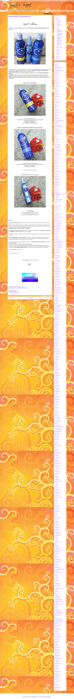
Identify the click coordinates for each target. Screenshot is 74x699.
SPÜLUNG (56, 570)
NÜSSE (56, 442)
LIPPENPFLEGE (57, 385)
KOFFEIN (56, 345)
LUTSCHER (56, 388)
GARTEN (56, 231)
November (58, 21)
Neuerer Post (11, 297)
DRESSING (56, 166)
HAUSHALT (56, 281)
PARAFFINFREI (57, 463)
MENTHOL (56, 407)
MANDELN (56, 393)
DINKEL (56, 163)
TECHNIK (56, 591)
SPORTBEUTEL (57, 567)
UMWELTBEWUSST (58, 618)
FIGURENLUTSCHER (58, 199)
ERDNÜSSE (57, 184)
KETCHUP (56, 332)
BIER (55, 104)
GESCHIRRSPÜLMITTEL (59, 242)
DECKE (56, 155)
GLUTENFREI (57, 257)
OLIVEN (56, 449)
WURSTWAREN (57, 671)
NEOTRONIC (57, 433)
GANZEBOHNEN (57, 228)
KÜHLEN (56, 362)
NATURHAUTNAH (57, 428)
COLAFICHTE (57, 144)
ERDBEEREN (57, 182)
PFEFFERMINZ (57, 466)
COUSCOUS (57, 149)
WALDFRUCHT (57, 636)
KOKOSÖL (56, 348)
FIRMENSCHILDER (58, 201)
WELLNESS (56, 657)
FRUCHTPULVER (57, 223)
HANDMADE (57, 273)
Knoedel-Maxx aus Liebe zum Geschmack (59, 38)
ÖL (55, 447)
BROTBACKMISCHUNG (58, 126)
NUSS (56, 441)
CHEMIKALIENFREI (58, 133)
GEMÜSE (56, 236)
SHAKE (56, 545)
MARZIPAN (56, 401)
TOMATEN (56, 602)
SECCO (56, 537)
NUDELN (56, 439)
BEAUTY (56, 99)
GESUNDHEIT (57, 250)
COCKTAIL (56, 141)
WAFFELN (56, 633)
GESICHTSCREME (58, 244)
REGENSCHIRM (57, 492)
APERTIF (56, 75)
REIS (55, 498)
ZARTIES (56, 679)
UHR (55, 617)
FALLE (56, 189)
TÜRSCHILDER (57, 615)
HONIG (56, 297)
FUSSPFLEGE (57, 226)
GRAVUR (56, 263)
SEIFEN (56, 540)
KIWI (55, 335)
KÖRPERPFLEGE (57, 353)
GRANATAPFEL (57, 260)
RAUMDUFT (57, 490)
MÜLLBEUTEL (57, 417)
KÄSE (56, 321)
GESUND (56, 249)
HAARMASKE (57, 266)
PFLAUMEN (57, 471)
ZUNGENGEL (57, 689)
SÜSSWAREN (57, 585)
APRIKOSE (56, 78)
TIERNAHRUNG (57, 596)
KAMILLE (56, 316)
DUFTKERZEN (57, 171)
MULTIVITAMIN (57, 420)
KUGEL (56, 361)
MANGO (56, 394)
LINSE (56, 383)
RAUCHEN (56, 489)
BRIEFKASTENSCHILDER (59, 120)
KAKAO (56, 313)
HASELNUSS (57, 279)
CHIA (55, 134)
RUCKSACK (57, 511)
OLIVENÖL (56, 450)
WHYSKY (56, 665)
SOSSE (56, 564)
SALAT (56, 516)
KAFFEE (56, 308)
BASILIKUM (56, 94)
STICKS (56, 575)
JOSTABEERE (57, 306)
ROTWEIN (56, 508)
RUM (55, 513)
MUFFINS (56, 415)
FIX (55, 204)
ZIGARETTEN (57, 681)
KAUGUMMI (57, 324)
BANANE (56, 91)
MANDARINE (57, 391)
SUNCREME (57, 580)
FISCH (56, 202)
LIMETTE (56, 380)
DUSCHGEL (57, 173)
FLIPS (56, 210)
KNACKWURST (57, 338)
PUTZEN (56, 482)
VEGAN (56, 626)
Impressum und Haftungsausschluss (24, 10)
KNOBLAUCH (57, 340)
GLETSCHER (57, 255)
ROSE (56, 503)
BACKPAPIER (57, 86)
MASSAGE (56, 402)
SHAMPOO (56, 546)
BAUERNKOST (57, 96)
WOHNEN (56, 668)
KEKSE (56, 327)
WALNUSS (56, 639)
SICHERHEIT (57, 551)
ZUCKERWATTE (57, 687)
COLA (56, 142)
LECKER (56, 377)
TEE (55, 593)
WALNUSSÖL (57, 641)
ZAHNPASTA (57, 676)
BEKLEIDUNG (57, 102)
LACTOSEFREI (57, 369)
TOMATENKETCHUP (58, 604)
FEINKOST (56, 192)
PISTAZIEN (56, 476)
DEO (55, 160)
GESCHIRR (56, 239)
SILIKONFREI (57, 553)
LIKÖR (56, 378)
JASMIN (56, 303)
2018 (57, 19)
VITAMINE (56, 631)
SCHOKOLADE (57, 532)
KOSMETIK (56, 354)
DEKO (56, 157)
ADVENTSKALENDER (58, 67)
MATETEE (56, 404)
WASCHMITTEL (57, 647)
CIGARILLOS (57, 139)
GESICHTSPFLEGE (58, 247)
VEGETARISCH (57, 628)
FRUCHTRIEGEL (57, 225)
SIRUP (56, 554)
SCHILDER (56, 529)
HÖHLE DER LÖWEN (58, 292)
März (57, 51)
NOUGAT (56, 436)
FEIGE (56, 190)
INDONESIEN (57, 300)
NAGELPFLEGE (57, 425)
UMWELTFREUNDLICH (58, 620)
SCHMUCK (56, 530)
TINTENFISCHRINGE (58, 601)
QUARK (56, 484)
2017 (57, 56)
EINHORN (56, 176)
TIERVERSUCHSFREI (58, 599)
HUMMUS (56, 298)
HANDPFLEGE (57, 274)
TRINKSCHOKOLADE (58, 612)
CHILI (56, 136)
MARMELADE (57, 399)
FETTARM (56, 196)
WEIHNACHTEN (57, 650)
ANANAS (56, 72)
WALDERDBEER (57, 634)
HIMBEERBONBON (58, 289)
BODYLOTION (57, 112)
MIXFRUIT (56, 412)
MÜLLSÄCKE (57, 418)
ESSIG (56, 187)
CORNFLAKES (57, 147)
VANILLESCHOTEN (58, 625)
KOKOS (56, 346)
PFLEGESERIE (57, 473)
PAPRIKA (56, 460)
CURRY (56, 152)
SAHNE (56, 514)
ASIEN (56, 80)
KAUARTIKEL (57, 322)
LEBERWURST (57, 375)
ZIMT (55, 682)
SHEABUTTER (57, 548)
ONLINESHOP (57, 452)
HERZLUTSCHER (57, 287)
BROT (56, 123)
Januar (58, 54)
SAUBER (56, 522)
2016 (57, 57)
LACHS (56, 367)
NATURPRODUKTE (58, 431)
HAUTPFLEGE (57, 284)
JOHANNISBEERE (58, 305)
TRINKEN (56, 609)
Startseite (30, 297)
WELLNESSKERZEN (58, 658)
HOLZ (56, 295)
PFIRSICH (56, 468)
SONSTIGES (57, 562)
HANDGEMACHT (57, 271)
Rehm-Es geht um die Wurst (59, 41)
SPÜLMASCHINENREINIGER (59, 569)
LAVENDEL (56, 372)
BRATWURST (57, 118)
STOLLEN (56, 577)
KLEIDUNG (56, 337)
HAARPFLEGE (57, 268)
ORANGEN (56, 455)
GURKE (56, 265)
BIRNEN (56, 109)
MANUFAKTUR (57, 396)
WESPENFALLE (57, 663)
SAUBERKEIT (57, 524)
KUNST (56, 364)
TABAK (56, 586)
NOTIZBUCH (57, 434)
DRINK (56, 168)
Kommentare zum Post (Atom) (32, 300)
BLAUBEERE (57, 110)
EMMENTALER (57, 179)
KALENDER (56, 314)
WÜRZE (56, 673)
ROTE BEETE (57, 506)
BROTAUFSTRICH (58, 125)
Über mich (35, 10)
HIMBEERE (56, 290)
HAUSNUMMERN (57, 282)
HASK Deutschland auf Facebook (13, 253)
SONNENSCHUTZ (58, 561)
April (57, 50)
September (58, 24)
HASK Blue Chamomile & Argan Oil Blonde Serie (59, 31)
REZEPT (56, 500)
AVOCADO (56, 83)
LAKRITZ (56, 370)
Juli (57, 27)
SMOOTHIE (56, 556)
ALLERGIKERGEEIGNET (59, 70)
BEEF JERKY (57, 101)
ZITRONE (56, 684)
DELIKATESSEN (57, 158)
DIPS (55, 165)
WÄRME (56, 642)
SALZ (55, 519)
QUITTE (56, 487)
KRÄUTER (56, 356)
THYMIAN (56, 594)
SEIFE (56, 538)
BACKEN (56, 85)
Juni (57, 28)
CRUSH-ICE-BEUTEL (58, 150)
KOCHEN (56, 343)
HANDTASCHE (57, 276)
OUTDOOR (56, 458)
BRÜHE (56, 128)
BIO (55, 107)
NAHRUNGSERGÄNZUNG (59, 426)
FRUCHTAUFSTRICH (58, 217)
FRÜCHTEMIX (57, 220)
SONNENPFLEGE (57, 559)
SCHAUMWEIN (57, 527)
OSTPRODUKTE (57, 457)
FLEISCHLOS (57, 209)
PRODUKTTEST (57, 481)
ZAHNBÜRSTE (57, 674)
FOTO (56, 212)
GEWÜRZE (56, 252)
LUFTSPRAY (57, 386)
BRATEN (56, 117)
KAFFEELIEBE (57, 311)
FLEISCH (56, 207)
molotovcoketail (40, 696)
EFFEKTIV (56, 174)
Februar (58, 53)
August (58, 25)
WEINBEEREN (57, 655)
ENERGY (56, 181)
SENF (56, 543)
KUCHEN (56, 359)
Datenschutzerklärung (12, 10)
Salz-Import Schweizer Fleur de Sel (59, 43)
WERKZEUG (57, 660)
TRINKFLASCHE (57, 610)
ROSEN (56, 505)
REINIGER (56, 495)
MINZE (56, 410)
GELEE (56, 234)
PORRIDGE (56, 479)
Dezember (58, 20)
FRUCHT (56, 215)
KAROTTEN (57, 319)
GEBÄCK (56, 233)
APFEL (56, 77)
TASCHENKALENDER (58, 588)
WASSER (56, 649)
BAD (55, 88)
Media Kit (40, 10)
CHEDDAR (56, 131)
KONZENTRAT (57, 351)
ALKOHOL (56, 69)
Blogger (49, 696)
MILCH (56, 409)
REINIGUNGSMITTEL (58, 497)
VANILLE (56, 623)
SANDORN (56, 521)
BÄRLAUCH (56, 93)
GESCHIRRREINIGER (58, 241)
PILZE (56, 474)
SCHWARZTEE (57, 535)
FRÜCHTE (56, 218)
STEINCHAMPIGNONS (58, 572)
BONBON (56, 115)
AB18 (55, 64)
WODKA (56, 666)
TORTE (56, 607)
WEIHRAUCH (57, 652)
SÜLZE (56, 578)
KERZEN (56, 330)
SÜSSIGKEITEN (57, 583)
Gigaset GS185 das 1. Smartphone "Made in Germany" (59, 35)
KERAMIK (56, 329)
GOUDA (56, 258)
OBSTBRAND (57, 444)
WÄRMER (56, 644)
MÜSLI (56, 423)
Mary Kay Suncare (59, 47)
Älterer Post (48, 297)
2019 (57, 17)
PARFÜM (56, 465)
